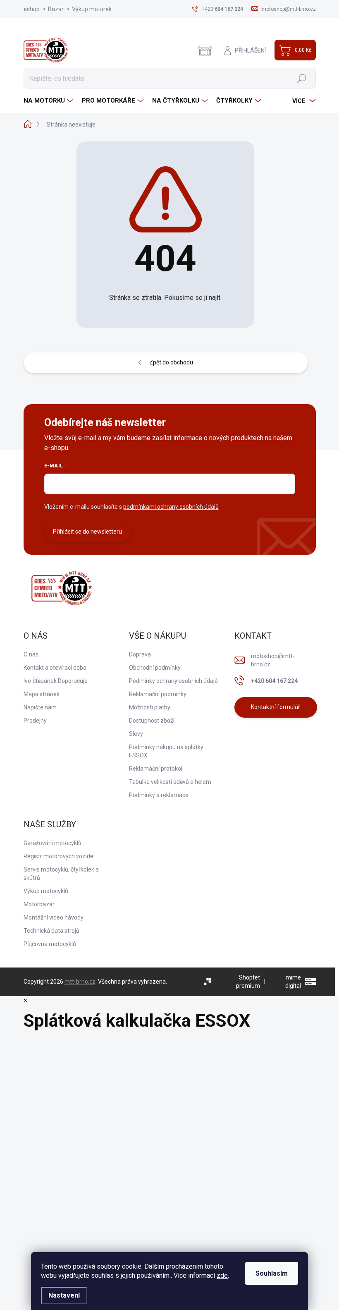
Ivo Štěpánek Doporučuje (56, 681)
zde (222, 1275)
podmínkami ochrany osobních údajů (171, 506)
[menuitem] (49, 101)
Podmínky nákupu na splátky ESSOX (166, 751)
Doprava (140, 654)
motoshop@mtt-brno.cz (273, 660)
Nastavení (64, 1295)
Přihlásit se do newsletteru (87, 531)
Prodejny (35, 720)
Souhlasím (271, 1273)
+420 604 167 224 (274, 681)
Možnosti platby (149, 707)
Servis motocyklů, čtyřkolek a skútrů (61, 873)
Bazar (56, 9)
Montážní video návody (54, 917)
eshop (32, 9)
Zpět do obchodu (171, 362)
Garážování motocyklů (52, 843)
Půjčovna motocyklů (50, 944)
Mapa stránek (42, 694)
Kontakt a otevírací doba (55, 667)
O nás (31, 654)
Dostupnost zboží (151, 720)
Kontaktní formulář (275, 707)
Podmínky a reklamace (159, 795)
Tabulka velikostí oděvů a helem (170, 781)
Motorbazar (39, 904)
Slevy (136, 733)
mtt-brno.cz (79, 981)
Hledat (301, 78)
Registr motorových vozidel (59, 856)
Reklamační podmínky (157, 694)
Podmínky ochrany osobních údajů (173, 681)
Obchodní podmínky (155, 667)
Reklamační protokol (155, 768)
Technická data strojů (51, 930)
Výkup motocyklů (46, 891)
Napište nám (40, 707)
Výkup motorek (92, 9)
